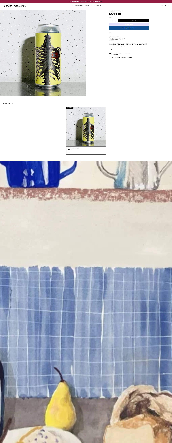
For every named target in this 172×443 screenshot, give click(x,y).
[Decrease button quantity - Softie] (110, 20)
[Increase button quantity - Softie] (115, 20)
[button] (72, 5)
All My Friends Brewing (116, 11)
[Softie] (86, 126)
